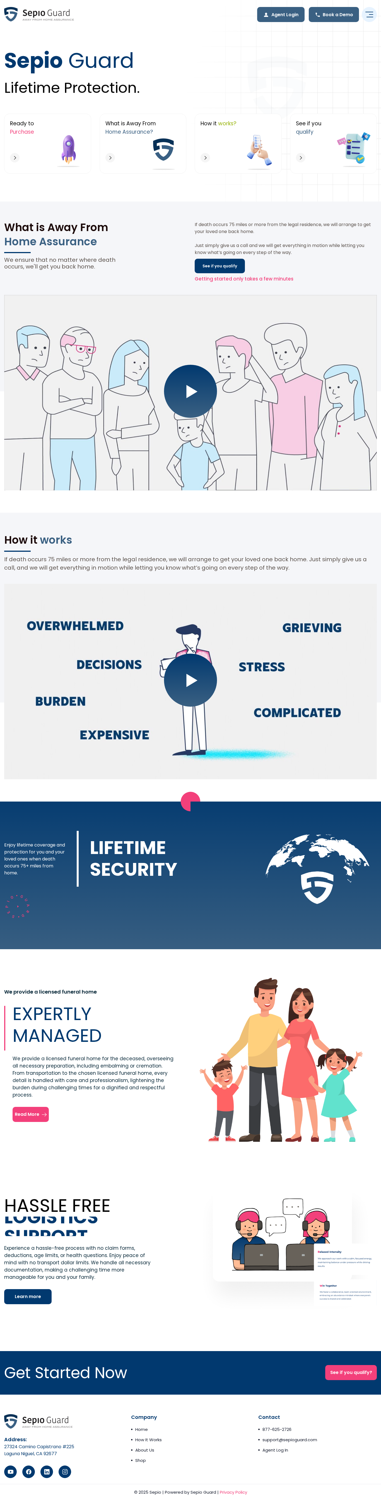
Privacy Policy (233, 1492)
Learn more (28, 1296)
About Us (144, 1450)
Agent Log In (275, 1450)
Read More (34, 1114)
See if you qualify (219, 266)
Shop (140, 1460)
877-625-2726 (276, 1429)
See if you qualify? (351, 1372)
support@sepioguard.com (289, 1440)
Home (141, 1429)
